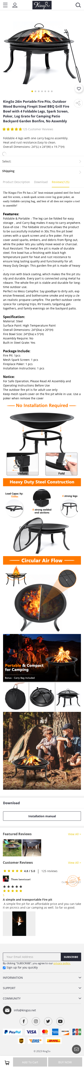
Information (13, 978)
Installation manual (42, 816)
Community (12, 998)
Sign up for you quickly (22, 967)
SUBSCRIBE (71, 957)
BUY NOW (65, 1062)
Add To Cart (30, 1062)
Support (9, 988)
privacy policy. (62, 963)
